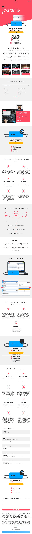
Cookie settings (16, 527)
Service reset (6, 68)
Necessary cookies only (16, 529)
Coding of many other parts (25, 74)
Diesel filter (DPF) (25, 68)
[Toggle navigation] (1, 1)
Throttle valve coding (16, 74)
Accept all (16, 531)
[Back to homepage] (16, 0)
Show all (16, 96)
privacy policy (16, 525)
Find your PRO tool (16, 509)
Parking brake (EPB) (16, 68)
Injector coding (6, 74)
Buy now (16, 32)
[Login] (28, 1)
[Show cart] (30, 1)
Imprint (22, 525)
